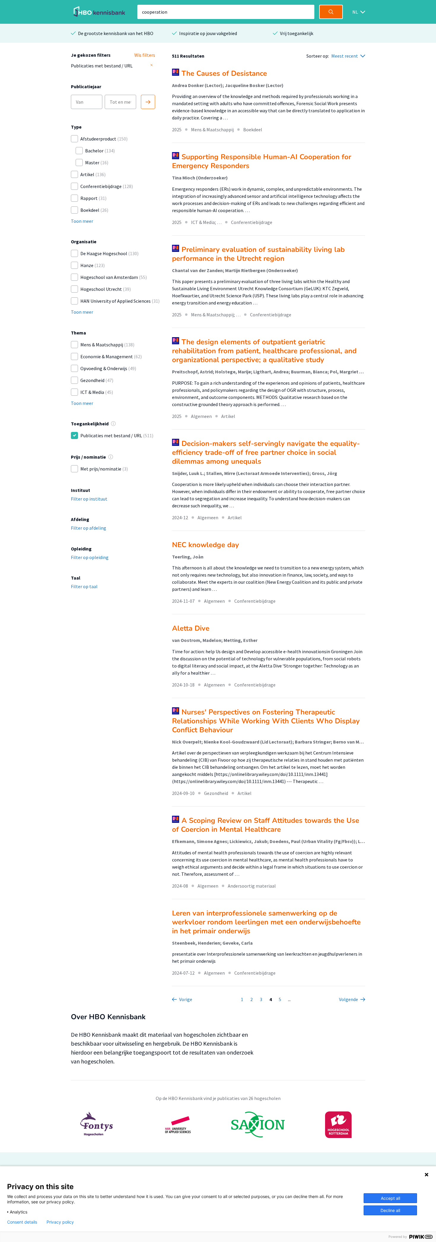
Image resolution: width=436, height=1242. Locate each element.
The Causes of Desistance (224, 73)
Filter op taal (84, 586)
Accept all (390, 1198)
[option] (218, 1124)
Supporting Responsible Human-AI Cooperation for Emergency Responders (261, 161)
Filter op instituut (89, 498)
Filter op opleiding (90, 557)
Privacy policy (60, 1222)
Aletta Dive (190, 628)
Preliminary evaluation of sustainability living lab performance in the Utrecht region (258, 254)
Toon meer (82, 221)
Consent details (22, 1222)
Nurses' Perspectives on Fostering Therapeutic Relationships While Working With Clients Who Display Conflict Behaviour (266, 721)
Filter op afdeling (88, 528)
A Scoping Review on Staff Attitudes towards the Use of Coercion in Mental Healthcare (265, 825)
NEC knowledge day (205, 545)
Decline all (390, 1210)
